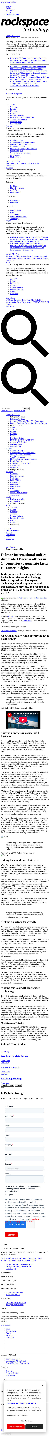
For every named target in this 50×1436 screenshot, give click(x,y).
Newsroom (14, 294)
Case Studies (28, 247)
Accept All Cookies (15, 1427)
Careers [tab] (18, 1085)
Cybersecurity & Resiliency (20, 153)
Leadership (14, 283)
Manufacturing (15, 210)
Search (26, 408)
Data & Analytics (16, 151)
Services (9, 126)
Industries (9, 168)
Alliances (13, 285)
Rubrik (12, 113)
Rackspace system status (14, 1305)
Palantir (13, 109)
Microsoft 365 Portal (9, 1260)
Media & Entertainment (18, 217)
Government (14, 200)
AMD (12, 105)
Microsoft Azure (16, 122)
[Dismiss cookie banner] (42, 1385)
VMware (13, 107)
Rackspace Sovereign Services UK (18, 1267)
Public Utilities (15, 192)
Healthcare (14, 186)
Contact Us (5, 411)
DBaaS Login (11, 1269)
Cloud (10, 616)
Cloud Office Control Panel (32, 1258)
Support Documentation (14, 1293)
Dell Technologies (17, 115)
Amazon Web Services (18, 120)
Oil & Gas (14, 190)
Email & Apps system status (16, 1303)
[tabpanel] (25, 1165)
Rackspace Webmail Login (26, 1260)
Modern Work (15, 157)
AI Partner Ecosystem (14, 94)
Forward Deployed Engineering (17, 1363)
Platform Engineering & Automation (23, 149)
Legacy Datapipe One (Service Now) (19, 1264)
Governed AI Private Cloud (16, 1361)
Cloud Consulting (16, 140)
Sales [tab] (4, 1085)
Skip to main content (8, 2)
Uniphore (13, 111)
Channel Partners (16, 287)
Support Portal (11, 1331)
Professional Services (9, 631)
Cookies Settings (25, 1421)
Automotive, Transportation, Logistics (33, 598)
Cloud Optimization (17, 147)
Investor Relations (16, 289)
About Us (13, 279)
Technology (14, 219)
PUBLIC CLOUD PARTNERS (22, 117)
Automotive (14, 214)
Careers (13, 292)
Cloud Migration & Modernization (22, 142)
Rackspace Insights (29, 239)
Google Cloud (15, 124)
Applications (15, 155)
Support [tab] (10, 1085)
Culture (13, 281)
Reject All (34, 1427)
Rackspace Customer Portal (11, 1258)
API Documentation (13, 1295)
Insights (8, 221)
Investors (9, 1335)
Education (14, 202)
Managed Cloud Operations (20, 144)
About (8, 263)
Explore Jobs (5, 1325)
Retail (12, 212)
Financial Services (17, 188)
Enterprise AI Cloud (13, 36)
